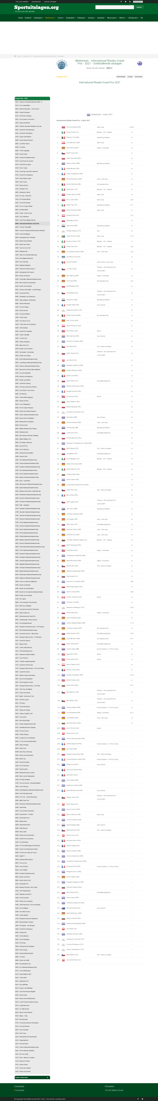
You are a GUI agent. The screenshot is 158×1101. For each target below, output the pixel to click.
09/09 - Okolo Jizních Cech (23, 880)
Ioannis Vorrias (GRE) (73, 592)
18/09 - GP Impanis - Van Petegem (25, 925)
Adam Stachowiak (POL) (74, 545)
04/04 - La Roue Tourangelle (23, 227)
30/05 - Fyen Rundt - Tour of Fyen (24, 390)
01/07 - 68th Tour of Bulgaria (23, 606)
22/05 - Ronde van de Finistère (24, 348)
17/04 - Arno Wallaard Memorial (24, 258)
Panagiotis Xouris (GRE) (74, 871)
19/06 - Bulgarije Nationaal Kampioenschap (27, 564)
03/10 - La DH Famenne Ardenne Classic (26, 1002)
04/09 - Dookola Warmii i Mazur (24, 859)
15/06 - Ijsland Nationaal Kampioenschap (26, 487)
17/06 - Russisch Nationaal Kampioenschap (27, 526)
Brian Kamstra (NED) (73, 336)
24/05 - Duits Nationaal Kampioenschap (26, 359)
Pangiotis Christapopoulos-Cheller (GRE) (79, 443)
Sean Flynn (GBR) (72, 509)
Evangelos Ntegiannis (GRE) (75, 882)
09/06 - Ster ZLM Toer (21, 446)
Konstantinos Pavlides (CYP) (75, 412)
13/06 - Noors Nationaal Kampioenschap (26, 473)
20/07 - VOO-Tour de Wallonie (23, 689)
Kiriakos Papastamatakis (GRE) (76, 623)
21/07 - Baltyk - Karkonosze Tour (24, 696)
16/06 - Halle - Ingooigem (22, 505)
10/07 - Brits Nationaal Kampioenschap (26, 630)
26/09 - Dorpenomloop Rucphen (24, 953)
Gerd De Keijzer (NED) (73, 825)
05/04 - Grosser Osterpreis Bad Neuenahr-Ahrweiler (30, 230)
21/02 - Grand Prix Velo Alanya (23, 133)
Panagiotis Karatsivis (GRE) (75, 365)
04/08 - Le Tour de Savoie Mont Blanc (25, 741)
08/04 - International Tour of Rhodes (25, 237)
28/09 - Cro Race (20, 956)
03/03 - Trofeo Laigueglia (22, 150)
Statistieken (121, 77)
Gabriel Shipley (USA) (73, 680)
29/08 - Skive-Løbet (20, 831)
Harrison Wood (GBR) (73, 163)
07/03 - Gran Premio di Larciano (24, 161)
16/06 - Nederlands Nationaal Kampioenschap (28, 494)
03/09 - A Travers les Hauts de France (26, 852)
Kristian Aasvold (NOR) (73, 194)
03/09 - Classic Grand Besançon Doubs (26, 849)
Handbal (100, 18)
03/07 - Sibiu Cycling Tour (22, 612)
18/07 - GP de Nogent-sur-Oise (24, 682)
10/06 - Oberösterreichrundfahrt (24, 453)
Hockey (91, 18)
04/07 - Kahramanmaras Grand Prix (25, 616)
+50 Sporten (132, 18)
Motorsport (111, 18)
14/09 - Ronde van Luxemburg (23, 901)
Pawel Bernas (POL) (72, 220)
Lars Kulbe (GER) (72, 281)
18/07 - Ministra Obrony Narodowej (25, 675)
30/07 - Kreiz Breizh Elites (22, 720)
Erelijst (130, 77)
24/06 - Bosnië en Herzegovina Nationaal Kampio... (29, 592)
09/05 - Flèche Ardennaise (22, 303)
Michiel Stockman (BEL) (74, 184)
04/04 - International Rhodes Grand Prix (27, 223)
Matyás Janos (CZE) (73, 797)
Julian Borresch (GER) (73, 638)
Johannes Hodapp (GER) (74, 628)
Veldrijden (38, 18)
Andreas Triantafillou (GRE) (75, 675)
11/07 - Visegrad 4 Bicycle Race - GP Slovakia (28, 637)
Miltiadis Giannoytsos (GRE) (75, 386)
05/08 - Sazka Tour (20, 748)
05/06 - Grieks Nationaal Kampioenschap (26, 414)
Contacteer (19, 1090)
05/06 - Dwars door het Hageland (24, 418)
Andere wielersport (21, 1077)
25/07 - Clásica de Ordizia (22, 710)
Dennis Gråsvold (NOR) (74, 814)
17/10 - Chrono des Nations (23, 1068)
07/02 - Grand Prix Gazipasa (23, 116)
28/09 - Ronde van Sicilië (22, 960)
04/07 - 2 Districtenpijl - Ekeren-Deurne (26, 619)
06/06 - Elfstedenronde (21, 432)
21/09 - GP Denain (20, 943)
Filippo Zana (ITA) (72, 246)
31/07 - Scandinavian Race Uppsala (25, 727)
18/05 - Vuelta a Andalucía (22, 341)
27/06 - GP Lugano (20, 599)
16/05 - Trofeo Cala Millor (22, 334)
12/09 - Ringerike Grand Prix (23, 894)
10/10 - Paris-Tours (20, 1033)
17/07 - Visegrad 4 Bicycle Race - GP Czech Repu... (30, 668)
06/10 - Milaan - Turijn (21, 1016)
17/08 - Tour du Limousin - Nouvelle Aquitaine (27, 783)
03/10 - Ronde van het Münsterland (25, 998)
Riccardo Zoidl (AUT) (73, 215)
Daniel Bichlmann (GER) (74, 560)
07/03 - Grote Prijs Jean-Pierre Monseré (26, 171)
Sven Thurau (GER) (72, 320)
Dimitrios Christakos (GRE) (75, 341)
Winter (121, 18)
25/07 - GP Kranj (20, 703)
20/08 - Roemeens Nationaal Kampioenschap (28, 804)
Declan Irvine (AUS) (72, 764)
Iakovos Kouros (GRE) (73, 809)
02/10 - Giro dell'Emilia (21, 984)
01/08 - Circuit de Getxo (22, 731)
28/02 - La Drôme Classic (22, 143)
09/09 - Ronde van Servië (22, 877)
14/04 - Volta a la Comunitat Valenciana (26, 255)
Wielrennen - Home (21, 93)
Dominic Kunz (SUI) (73, 835)
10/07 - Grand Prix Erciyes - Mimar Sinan (26, 633)
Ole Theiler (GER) (72, 749)
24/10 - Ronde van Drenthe (23, 1071)
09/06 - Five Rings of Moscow (23, 442)
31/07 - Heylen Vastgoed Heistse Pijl (25, 724)
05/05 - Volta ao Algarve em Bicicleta (25, 300)
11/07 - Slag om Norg (21, 644)
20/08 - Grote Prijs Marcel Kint (23, 793)
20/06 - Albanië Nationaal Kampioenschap (26, 571)
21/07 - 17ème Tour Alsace (22, 692)
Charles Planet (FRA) (73, 305)
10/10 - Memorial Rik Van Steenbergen (26, 1036)
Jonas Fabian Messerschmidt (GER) (78, 485)
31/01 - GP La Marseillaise (22, 105)
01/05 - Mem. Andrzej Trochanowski (25, 282)
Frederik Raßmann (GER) (74, 370)
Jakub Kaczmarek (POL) (74, 158)
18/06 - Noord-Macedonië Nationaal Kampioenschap (30, 546)
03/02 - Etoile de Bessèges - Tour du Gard (27, 109)
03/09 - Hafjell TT (20, 856)
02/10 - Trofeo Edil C (21, 977)
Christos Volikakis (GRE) (74, 820)
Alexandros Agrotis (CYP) (74, 310)
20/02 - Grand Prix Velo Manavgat (24, 129)
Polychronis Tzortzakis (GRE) (75, 581)
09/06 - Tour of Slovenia (22, 449)
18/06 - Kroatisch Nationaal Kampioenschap (27, 553)
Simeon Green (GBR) (73, 649)
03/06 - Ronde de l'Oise (21, 400)
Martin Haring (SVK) (73, 644)
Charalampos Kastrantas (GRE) (76, 555)
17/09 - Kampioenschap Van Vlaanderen (26, 918)
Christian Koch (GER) (73, 534)
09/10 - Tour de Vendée (21, 1029)
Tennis (60, 18)
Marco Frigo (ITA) (72, 205)
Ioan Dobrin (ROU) (72, 775)
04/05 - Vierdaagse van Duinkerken (25, 296)
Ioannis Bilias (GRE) (73, 780)
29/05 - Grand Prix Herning (22, 383)
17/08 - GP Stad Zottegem (22, 779)
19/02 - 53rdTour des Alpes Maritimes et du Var (28, 126)
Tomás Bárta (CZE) (72, 293)
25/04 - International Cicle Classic (24, 272)
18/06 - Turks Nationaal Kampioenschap (26, 550)
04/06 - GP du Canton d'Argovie (24, 407)
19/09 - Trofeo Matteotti (21, 936)
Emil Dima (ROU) (72, 262)
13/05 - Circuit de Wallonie (22, 314)
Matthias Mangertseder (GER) (76, 571)
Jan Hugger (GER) (72, 519)
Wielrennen (49, 18)
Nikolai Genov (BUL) (73, 685)
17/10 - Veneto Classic (21, 1064)
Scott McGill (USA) (72, 331)
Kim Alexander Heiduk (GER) (75, 252)
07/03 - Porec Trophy (21, 168)
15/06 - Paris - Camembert (22, 480)
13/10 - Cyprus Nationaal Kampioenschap (27, 1047)
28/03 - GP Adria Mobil (21, 209)
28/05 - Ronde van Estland (22, 380)
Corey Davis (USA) (72, 550)
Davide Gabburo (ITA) (73, 469)
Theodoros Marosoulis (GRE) (75, 903)
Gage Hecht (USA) (72, 654)
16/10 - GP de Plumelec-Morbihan (24, 1050)
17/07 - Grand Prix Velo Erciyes (24, 665)
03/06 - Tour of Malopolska (22, 404)
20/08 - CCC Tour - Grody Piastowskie (26, 797)
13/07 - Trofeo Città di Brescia (23, 647)
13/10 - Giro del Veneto (21, 1043)
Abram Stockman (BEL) (74, 315)
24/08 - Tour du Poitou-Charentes (24, 811)
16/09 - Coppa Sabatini (21, 915)
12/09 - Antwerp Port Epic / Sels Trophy (26, 887)
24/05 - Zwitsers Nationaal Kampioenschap (27, 366)
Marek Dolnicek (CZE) (73, 830)
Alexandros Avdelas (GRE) (74, 785)
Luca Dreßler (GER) (72, 718)
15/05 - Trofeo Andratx (21, 328)
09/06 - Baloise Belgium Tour (23, 439)
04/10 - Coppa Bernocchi (22, 1005)
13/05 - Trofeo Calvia (21, 317)
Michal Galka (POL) (72, 612)
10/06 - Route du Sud (21, 456)
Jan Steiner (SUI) (72, 929)
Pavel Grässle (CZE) (72, 448)
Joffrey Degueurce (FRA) (74, 744)
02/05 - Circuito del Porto (22, 293)
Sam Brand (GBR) (72, 417)
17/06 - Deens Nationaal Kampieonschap (26, 529)
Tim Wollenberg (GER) (73, 712)
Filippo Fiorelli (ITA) (73, 132)
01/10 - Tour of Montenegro (23, 970)
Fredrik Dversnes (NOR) (74, 210)
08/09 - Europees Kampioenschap (24, 873)
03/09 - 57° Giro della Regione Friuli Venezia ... (28, 845)
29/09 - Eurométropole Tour (23, 963)
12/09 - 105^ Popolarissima (22, 890)
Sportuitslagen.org (23, 7)
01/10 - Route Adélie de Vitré (23, 974)
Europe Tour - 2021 (21, 98)
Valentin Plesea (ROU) (73, 846)
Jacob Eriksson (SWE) (73, 236)
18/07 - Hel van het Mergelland (23, 678)
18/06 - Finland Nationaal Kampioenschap (27, 536)
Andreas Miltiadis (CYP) (74, 231)
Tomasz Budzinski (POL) (74, 438)
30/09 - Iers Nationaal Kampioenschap (26, 967)
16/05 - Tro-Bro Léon (21, 338)
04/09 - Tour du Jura (21, 863)
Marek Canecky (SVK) (73, 633)
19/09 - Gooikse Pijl (20, 932)
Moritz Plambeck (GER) (74, 618)
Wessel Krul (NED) (72, 300)
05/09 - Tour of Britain (21, 870)
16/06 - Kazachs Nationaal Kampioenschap (27, 498)
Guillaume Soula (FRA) (73, 866)
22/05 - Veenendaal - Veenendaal (24, 352)
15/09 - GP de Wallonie (21, 908)
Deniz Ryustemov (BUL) (74, 723)
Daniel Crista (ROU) (72, 375)
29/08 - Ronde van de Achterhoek (24, 835)
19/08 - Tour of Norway (21, 786)
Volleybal (81, 18)
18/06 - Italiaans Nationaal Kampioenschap (27, 539)
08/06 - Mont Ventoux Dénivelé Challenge (26, 435)
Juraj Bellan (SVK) (72, 453)
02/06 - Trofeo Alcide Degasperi (24, 397)
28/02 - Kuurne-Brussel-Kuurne (24, 140)
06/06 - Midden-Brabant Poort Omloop (26, 428)
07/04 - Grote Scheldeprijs (22, 234)
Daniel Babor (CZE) (72, 955)
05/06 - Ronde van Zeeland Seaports (25, 411)
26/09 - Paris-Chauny (21, 950)
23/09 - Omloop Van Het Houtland (24, 946)
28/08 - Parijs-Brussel (21, 828)
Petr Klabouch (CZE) (73, 692)
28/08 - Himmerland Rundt (22, 824)
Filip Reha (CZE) (71, 346)
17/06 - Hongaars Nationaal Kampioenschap (27, 508)
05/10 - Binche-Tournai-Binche (23, 1012)
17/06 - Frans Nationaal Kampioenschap (26, 522)
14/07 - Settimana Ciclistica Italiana (25, 654)
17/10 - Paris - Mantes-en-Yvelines (25, 1057)
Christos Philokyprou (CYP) (75, 944)
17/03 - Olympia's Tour (21, 189)
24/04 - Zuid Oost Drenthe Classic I (25, 268)
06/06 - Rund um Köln (21, 425)
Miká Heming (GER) (73, 148)
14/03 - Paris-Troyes (21, 182)
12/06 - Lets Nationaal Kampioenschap (26, 460)
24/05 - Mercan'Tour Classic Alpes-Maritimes (27, 369)
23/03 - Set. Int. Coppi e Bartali (23, 206)
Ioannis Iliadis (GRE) (73, 479)
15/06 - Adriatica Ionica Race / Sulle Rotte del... (28, 491)
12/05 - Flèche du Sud (21, 310)
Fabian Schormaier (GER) (74, 464)
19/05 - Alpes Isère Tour (22, 345)
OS (142, 18)
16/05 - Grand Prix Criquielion (23, 331)
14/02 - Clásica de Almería (22, 122)
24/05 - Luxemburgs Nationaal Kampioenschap (28, 362)
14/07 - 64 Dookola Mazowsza (23, 651)
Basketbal (70, 18)
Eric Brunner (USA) (72, 396)
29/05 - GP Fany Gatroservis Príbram (26, 387)
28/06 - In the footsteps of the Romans (26, 602)
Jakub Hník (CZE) (72, 490)
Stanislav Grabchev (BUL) (74, 887)
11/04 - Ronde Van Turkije (22, 244)
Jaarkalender (36, 1)
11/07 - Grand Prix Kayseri (22, 640)
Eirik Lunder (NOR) (72, 200)
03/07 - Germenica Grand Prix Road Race (27, 609)
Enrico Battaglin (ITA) (73, 459)
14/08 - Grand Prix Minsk (22, 762)
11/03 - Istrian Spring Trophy (23, 178)
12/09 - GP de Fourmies (22, 897)
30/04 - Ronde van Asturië (22, 275)
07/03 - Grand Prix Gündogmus (24, 175)
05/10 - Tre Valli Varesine (22, 1009)
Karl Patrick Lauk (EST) (73, 257)
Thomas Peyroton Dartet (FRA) (76, 759)
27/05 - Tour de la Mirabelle (22, 373)
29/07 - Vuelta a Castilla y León (24, 713)
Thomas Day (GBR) (72, 427)
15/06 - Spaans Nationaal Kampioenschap (27, 477)
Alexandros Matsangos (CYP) (75, 607)
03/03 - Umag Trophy (21, 154)
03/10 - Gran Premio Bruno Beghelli (25, 991)
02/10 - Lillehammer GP (21, 981)
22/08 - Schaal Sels (20, 807)
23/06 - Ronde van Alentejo (22, 585)
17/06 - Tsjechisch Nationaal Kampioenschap (27, 515)
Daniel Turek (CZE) (72, 153)
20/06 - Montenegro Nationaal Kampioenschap (28, 574)
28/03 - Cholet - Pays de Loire (23, 213)
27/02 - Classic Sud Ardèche (23, 136)
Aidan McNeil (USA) (72, 659)
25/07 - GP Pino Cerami (22, 699)
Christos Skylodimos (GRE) (75, 856)
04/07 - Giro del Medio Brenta (23, 623)
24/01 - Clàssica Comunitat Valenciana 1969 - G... (29, 102)
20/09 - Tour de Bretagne (22, 939)
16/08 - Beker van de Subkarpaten (25, 776)
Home (20, 18)
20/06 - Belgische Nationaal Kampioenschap (27, 578)
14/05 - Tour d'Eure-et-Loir (22, 321)
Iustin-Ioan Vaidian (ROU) (74, 770)
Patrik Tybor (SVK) (72, 524)
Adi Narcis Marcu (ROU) (74, 840)
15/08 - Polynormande (21, 769)
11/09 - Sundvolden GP (21, 884)
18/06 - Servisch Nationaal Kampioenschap (27, 543)
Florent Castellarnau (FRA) (75, 174)
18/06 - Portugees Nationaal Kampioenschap (27, 557)
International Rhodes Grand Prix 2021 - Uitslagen (48, 56)
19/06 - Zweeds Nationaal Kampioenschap (27, 560)
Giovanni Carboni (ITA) (73, 241)
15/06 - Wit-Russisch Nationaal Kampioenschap (28, 484)
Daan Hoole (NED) (72, 225)
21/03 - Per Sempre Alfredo (22, 199)
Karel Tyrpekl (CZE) (72, 502)
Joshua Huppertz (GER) (74, 422)
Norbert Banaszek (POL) (74, 407)
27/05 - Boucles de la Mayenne (24, 376)
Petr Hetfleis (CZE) (72, 700)
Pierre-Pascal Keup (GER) (74, 179)
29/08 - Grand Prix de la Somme (24, 838)
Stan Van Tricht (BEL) (73, 137)
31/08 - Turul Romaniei (21, 842)
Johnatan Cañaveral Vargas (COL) (77, 540)
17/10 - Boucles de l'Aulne (22, 1061)
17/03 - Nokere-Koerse (21, 185)
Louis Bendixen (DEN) (73, 142)
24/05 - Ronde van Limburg (23, 355)
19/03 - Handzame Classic (22, 192)
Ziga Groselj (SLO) (72, 576)
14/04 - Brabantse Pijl (21, 251)
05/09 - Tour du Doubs (21, 866)
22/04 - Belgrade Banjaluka (22, 265)
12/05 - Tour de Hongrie (22, 307)
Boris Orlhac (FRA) (72, 495)
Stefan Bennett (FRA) (73, 168)
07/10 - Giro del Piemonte (22, 1026)
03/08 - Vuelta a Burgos (21, 734)
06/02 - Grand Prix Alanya (22, 112)
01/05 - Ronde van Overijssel (23, 286)
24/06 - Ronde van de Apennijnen (24, 588)
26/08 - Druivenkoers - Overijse (24, 814)
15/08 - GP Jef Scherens (22, 765)
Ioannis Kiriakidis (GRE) (74, 851)
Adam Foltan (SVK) (72, 381)
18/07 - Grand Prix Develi (22, 672)
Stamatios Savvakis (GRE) (74, 934)
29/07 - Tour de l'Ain (20, 717)
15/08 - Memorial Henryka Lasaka (24, 772)
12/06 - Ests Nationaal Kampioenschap (26, 470)
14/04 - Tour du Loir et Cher (23, 248)
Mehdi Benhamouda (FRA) (75, 790)
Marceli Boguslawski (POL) (75, 587)
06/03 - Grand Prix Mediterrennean (25, 157)
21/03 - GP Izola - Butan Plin (23, 195)
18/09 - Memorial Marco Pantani (24, 922)
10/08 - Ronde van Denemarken (24, 755)
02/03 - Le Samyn (20, 147)
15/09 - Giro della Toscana (22, 911)
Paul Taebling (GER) (73, 275)
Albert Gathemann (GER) (74, 913)
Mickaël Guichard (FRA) (74, 391)
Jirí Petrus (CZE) (72, 269)
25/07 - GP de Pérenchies (22, 706)
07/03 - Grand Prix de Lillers (23, 164)
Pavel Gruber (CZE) (72, 566)
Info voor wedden (22, 1)
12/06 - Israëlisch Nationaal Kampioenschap (27, 467)
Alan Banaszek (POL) (73, 286)
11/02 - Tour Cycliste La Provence (24, 119)
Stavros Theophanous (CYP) (75, 949)
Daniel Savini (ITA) (72, 189)
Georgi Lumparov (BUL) (74, 918)
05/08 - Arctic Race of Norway (23, 751)
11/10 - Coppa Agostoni (21, 1040)
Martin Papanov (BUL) (73, 401)
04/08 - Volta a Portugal (21, 745)
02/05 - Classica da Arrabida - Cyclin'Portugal (28, 289)
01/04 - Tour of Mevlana (22, 216)
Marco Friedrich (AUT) (73, 664)
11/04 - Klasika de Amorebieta (23, 241)
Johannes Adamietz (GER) (75, 514)
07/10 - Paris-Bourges (21, 1019)
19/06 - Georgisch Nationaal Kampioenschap (27, 567)
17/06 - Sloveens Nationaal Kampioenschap (27, 519)
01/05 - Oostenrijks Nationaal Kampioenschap (28, 279)
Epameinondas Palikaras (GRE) (76, 923)
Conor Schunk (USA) (73, 728)
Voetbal (28, 18)
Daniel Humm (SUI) (72, 733)
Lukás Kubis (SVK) (72, 433)
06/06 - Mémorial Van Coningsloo (24, 421)
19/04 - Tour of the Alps (21, 261)
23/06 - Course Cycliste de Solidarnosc (26, 581)
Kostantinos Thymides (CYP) (75, 939)
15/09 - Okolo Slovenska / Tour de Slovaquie (27, 904)
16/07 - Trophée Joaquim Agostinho (25, 661)
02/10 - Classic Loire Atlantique (24, 988)
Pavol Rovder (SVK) (72, 892)
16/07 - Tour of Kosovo (21, 658)
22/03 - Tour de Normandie (22, 202)
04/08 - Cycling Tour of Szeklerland (25, 738)
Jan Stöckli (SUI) (72, 360)
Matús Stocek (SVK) (73, 353)
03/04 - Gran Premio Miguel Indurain (25, 220)
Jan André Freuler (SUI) (74, 960)
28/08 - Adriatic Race (21, 821)
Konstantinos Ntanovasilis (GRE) (77, 861)
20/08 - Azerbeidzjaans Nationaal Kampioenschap (29, 790)
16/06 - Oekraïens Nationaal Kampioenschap (27, 501)
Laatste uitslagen (50, 1)
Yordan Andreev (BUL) (73, 474)
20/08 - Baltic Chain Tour (22, 800)
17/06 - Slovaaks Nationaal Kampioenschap (27, 512)
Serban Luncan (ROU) (73, 670)
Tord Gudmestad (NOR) (74, 127)
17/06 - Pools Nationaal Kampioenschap (26, 533)
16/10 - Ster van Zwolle (21, 1054)
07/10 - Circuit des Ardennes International (26, 1023)
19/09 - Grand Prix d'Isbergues (24, 929)
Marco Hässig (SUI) (72, 804)
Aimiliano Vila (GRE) (73, 602)
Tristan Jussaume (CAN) (74, 597)
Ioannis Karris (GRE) (73, 897)
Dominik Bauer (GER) (73, 877)
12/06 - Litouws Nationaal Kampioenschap (27, 463)
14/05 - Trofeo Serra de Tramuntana (25, 324)
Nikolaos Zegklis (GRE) (74, 707)
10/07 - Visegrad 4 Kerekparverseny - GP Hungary (29, 626)
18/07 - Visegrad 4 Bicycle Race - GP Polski (27, 685)
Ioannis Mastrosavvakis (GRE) (76, 738)
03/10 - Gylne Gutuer (21, 995)
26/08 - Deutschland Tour (22, 817)
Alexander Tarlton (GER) (74, 529)
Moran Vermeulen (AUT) (74, 326)
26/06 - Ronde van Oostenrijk (23, 595)
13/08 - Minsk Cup (20, 758)
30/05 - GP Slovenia (20, 394)
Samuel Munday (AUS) (73, 908)
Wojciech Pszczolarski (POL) (75, 754)
